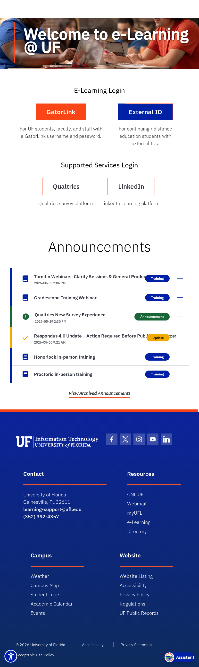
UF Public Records (139, 613)
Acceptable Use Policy (35, 654)
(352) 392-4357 (41, 516)
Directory (137, 531)
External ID (145, 112)
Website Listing (136, 576)
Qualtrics (66, 186)
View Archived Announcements (100, 393)
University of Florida (47, 644)
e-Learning (138, 522)
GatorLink (60, 112)
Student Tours (45, 594)
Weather (40, 576)
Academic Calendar (52, 603)
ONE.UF (135, 494)
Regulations (132, 603)
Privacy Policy (134, 594)
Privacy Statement (136, 644)
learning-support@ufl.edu (52, 509)
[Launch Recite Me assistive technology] (11, 656)
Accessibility (133, 585)
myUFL (134, 513)
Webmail (136, 503)
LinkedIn (131, 186)
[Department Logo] (57, 441)
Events (38, 613)
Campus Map (45, 585)
